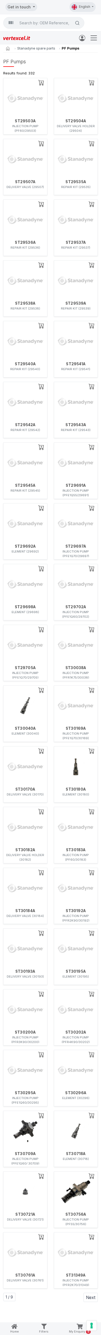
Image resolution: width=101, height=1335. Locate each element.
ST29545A (25, 485)
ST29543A (75, 425)
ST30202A (75, 1032)
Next (90, 1297)
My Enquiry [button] (79, 1331)
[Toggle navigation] (94, 38)
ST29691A (76, 485)
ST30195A (76, 971)
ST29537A (76, 242)
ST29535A (75, 182)
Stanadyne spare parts (36, 48)
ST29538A (25, 303)
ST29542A (25, 425)
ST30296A (75, 1093)
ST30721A (25, 1214)
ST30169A (76, 728)
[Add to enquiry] (41, 83)
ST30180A (76, 789)
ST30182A (25, 850)
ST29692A (25, 546)
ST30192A (76, 911)
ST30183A (76, 850)
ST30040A (25, 728)
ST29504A (75, 121)
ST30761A (25, 1275)
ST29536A (25, 242)
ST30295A (25, 1093)
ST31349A (76, 1275)
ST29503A (25, 121)
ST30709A (25, 1154)
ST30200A (25, 1032)
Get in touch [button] (20, 7)
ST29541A (75, 364)
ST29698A (25, 607)
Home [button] (14, 1331)
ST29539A (75, 303)
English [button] (85, 7)
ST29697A (75, 546)
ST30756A (75, 1214)
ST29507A (25, 182)
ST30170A (25, 789)
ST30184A (25, 911)
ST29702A (75, 607)
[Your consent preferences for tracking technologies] (91, 1325)
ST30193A (25, 971)
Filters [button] (43, 1331)
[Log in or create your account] (83, 37)
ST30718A (76, 1154)
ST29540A (25, 364)
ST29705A (25, 668)
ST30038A (75, 668)
